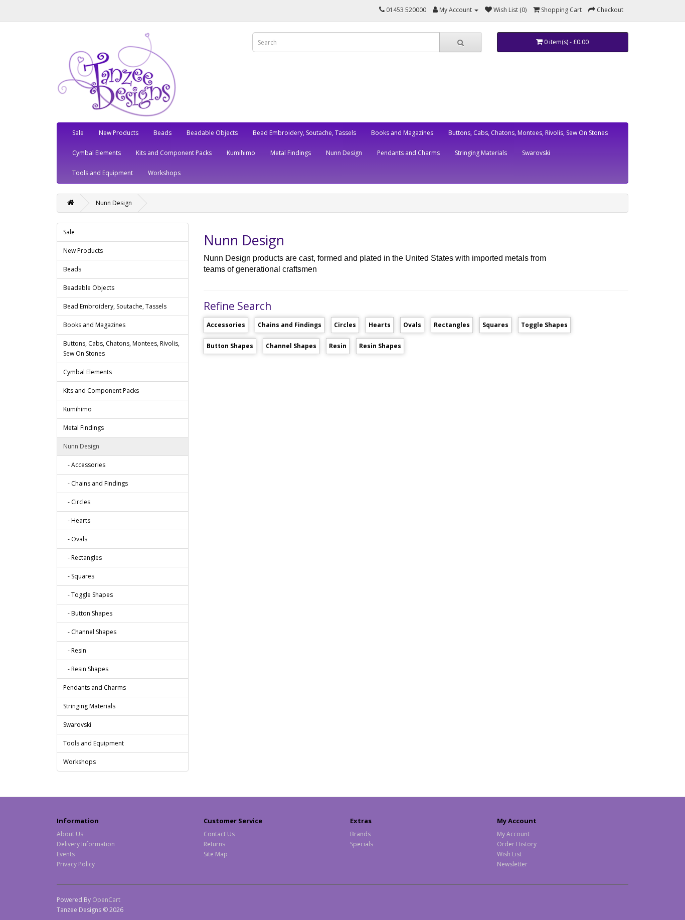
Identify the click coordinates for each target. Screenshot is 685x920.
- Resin (74, 650)
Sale (78, 132)
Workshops (164, 173)
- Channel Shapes (89, 632)
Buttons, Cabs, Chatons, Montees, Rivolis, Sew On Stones (528, 132)
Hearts (380, 325)
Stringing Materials (481, 152)
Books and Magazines (402, 132)
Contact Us (219, 834)
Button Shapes (230, 346)
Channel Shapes (291, 346)
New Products (118, 132)
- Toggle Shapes (88, 594)
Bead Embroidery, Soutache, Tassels (304, 132)
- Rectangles (82, 557)
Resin (338, 346)
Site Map (216, 854)
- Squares (78, 576)
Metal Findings (290, 152)
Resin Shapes (380, 346)
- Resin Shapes (85, 669)
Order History (517, 844)
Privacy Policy (76, 864)
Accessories (226, 325)
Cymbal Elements (96, 152)
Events (66, 854)
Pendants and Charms (408, 152)
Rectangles (452, 325)
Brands (360, 834)
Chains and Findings (289, 325)
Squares (495, 325)
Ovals (412, 325)
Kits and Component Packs (174, 152)
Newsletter (512, 864)
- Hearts (76, 520)
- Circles (76, 502)
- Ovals (75, 539)
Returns (214, 844)
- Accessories (84, 465)
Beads (162, 132)
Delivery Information (86, 844)
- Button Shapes (87, 613)
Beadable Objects (212, 132)
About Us (70, 834)
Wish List (509, 854)
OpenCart (106, 899)
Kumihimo (241, 152)
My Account (513, 834)
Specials (361, 844)
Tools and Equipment (102, 173)
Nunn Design (344, 152)
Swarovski (536, 152)
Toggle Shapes (544, 325)
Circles (345, 325)
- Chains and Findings (95, 483)
